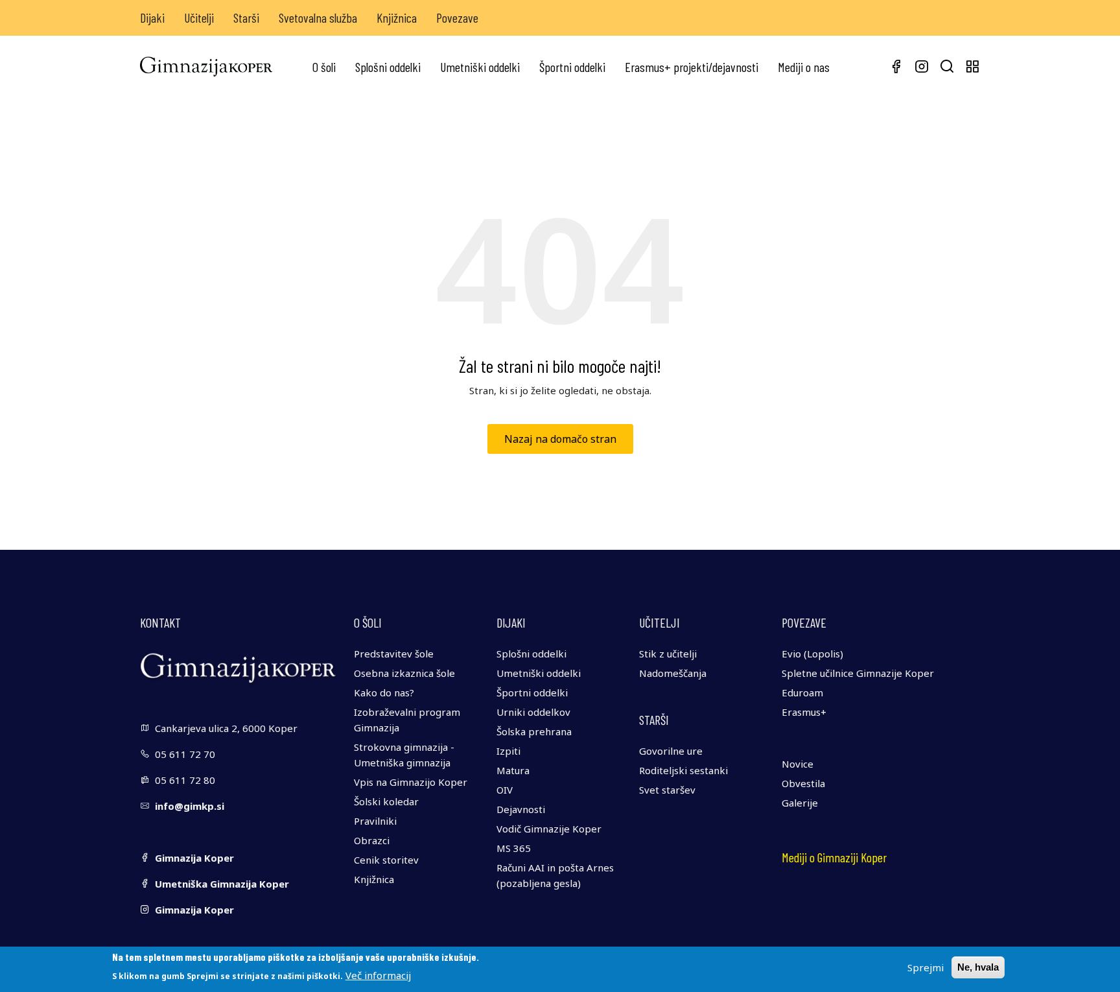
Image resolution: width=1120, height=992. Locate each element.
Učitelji (199, 17)
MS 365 (513, 848)
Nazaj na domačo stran (560, 439)
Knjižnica (397, 17)
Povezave (457, 17)
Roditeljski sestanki (683, 770)
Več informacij (378, 975)
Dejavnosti (520, 809)
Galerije (800, 802)
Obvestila (803, 783)
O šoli (324, 67)
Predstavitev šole (394, 653)
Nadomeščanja (672, 673)
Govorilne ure (671, 750)
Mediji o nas (804, 67)
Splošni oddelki (388, 67)
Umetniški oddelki (480, 67)
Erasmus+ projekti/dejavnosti (691, 67)
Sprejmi (925, 967)
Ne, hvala (978, 967)
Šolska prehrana (534, 731)
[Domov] (206, 67)
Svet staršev (667, 789)
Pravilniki (375, 820)
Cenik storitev (386, 859)
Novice (797, 763)
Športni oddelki (572, 67)
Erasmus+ (804, 711)
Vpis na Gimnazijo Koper (410, 781)
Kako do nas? (384, 692)
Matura (513, 770)
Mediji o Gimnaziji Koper (834, 857)
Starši (246, 17)
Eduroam (802, 692)
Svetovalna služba (318, 17)
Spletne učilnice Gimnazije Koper (858, 673)
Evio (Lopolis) (812, 653)
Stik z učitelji (668, 653)
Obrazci (372, 840)
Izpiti (508, 750)
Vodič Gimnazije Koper (548, 828)
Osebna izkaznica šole (404, 673)
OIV (504, 789)
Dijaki (152, 17)
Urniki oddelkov (533, 711)
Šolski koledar (386, 801)
